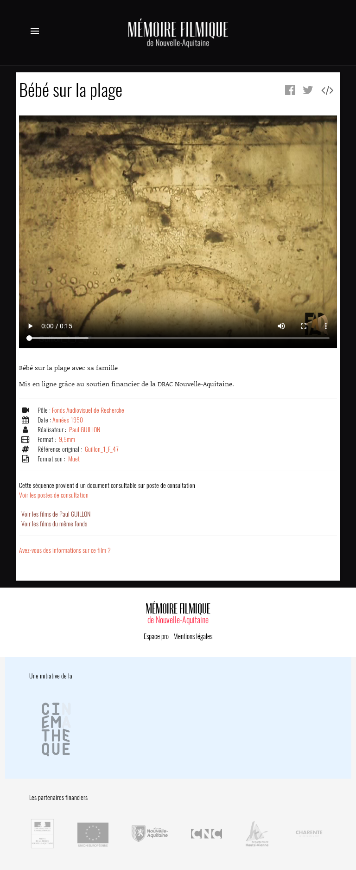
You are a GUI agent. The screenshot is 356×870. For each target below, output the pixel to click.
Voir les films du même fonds (54, 523)
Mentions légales (192, 636)
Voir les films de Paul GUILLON (55, 514)
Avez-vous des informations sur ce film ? (65, 550)
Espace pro (156, 636)
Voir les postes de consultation (107, 490)
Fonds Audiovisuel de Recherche (88, 410)
